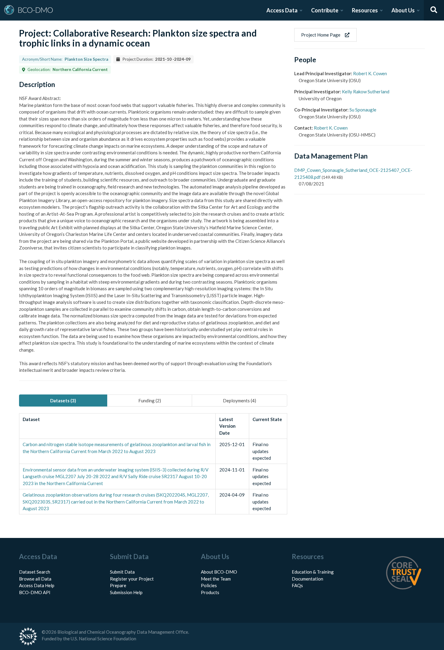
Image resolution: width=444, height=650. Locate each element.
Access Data (282, 10)
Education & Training (313, 571)
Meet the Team (216, 578)
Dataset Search (34, 571)
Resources (365, 10)
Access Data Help (36, 585)
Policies (209, 585)
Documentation (307, 578)
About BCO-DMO (219, 571)
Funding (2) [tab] (149, 400)
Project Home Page (320, 34)
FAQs (297, 585)
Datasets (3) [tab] (63, 400)
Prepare (118, 585)
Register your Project (132, 578)
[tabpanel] (153, 463)
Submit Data (122, 571)
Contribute (324, 10)
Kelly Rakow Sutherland (365, 91)
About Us (403, 10)
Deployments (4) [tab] (239, 400)
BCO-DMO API (34, 592)
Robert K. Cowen (370, 73)
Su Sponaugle (362, 109)
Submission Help (126, 592)
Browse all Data (35, 578)
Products (210, 592)
